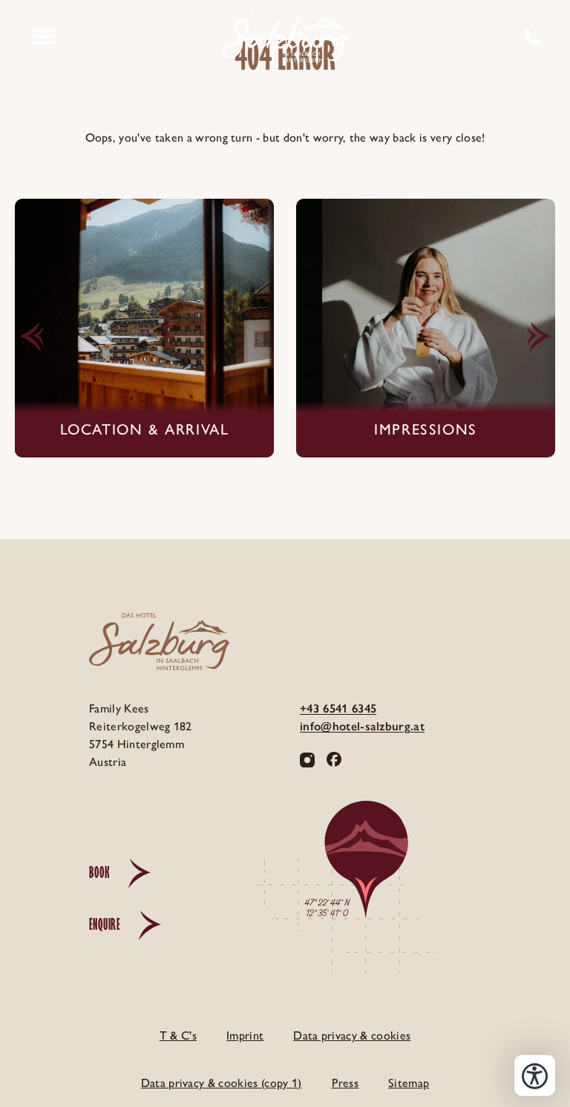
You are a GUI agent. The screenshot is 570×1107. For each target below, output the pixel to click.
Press (345, 1083)
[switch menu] (44, 36)
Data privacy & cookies (351, 1035)
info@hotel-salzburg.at (362, 726)
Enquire (104, 924)
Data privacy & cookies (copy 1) (221, 1083)
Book (99, 872)
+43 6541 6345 (338, 708)
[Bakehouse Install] (285, 36)
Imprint (244, 1035)
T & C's (178, 1035)
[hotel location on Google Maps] (390, 899)
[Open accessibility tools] (534, 1075)
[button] (31, 337)
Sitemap (408, 1083)
